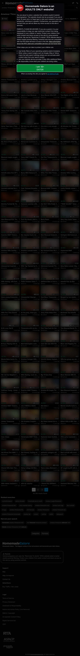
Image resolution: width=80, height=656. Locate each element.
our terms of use (52, 74)
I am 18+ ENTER (40, 68)
